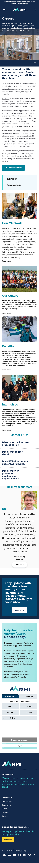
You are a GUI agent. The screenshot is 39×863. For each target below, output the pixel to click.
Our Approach (7, 798)
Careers (5, 812)
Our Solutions (7, 801)
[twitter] (34, 855)
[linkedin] (9, 855)
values (7, 94)
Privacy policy (20, 851)
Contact (5, 816)
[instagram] (24, 855)
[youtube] (14, 855)
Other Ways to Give (20, 677)
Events (4, 809)
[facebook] (19, 855)
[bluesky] (29, 855)
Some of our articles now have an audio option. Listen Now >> (19, 3)
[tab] (16, 564)
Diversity (5, 98)
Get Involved (6, 805)
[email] (4, 855)
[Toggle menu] (35, 63)
